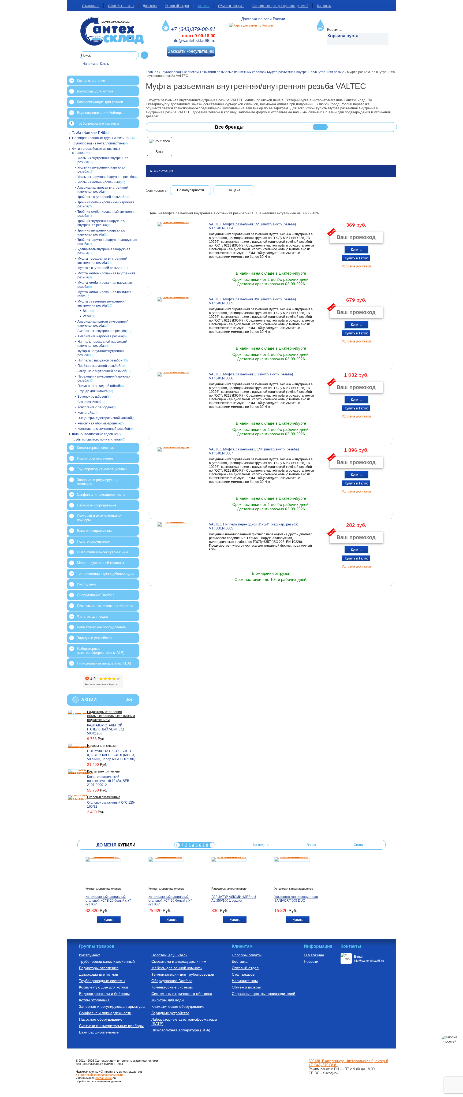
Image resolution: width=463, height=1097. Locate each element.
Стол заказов (243, 974)
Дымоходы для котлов (95, 91)
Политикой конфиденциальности (100, 1074)
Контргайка (86, 413)
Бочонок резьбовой (92, 396)
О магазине (90, 6)
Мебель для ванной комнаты (100, 563)
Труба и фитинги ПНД (88, 133)
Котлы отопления (91, 81)
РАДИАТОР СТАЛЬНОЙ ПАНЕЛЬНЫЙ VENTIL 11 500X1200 (106, 729)
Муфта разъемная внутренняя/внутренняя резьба (101, 303)
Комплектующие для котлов (100, 102)
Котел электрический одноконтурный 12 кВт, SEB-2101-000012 (108, 781)
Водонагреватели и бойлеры (100, 113)
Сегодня (360, 845)
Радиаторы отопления (95, 458)
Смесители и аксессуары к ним (102, 552)
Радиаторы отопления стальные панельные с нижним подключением (111, 716)
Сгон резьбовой (89, 402)
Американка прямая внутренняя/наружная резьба (102, 323)
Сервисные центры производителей (280, 6)
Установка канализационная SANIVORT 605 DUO (296, 898)
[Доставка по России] (251, 25)
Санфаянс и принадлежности (101, 494)
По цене (234, 190)
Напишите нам (245, 981)
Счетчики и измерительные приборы (99, 518)
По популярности (190, 190)
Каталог (203, 6)
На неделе (261, 845)
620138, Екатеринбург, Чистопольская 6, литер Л (348, 1061)
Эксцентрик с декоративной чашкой (104, 418)
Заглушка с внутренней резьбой (101, 371)
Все (128, 699)
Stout (86, 311)
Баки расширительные (95, 531)
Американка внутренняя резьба (101, 331)
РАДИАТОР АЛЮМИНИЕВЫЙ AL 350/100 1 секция (233, 898)
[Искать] (144, 55)
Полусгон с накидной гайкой (98, 386)
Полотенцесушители (93, 541)
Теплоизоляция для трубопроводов (105, 574)
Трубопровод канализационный (102, 469)
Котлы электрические (103, 771)
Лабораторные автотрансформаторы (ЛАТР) (100, 651)
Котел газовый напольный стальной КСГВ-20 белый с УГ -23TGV (108, 900)
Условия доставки (356, 266)
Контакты (324, 6)
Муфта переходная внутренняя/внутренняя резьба (102, 260)
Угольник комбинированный (98, 182)
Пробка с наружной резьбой (98, 366)
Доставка (150, 6)
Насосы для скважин (102, 746)
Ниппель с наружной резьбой (99, 360)
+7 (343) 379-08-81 (323, 1065)
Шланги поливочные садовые (94, 434)
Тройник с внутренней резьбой (100, 197)
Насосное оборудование (96, 505)
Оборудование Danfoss (95, 595)
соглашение (103, 1078)
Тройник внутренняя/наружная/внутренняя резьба (101, 223)
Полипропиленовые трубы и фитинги (100, 138)
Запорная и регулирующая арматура (98, 482)
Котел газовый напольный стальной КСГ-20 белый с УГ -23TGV (170, 900)
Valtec (87, 316)
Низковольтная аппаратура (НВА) (104, 663)
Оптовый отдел (177, 6)
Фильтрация (163, 171)
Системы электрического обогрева (105, 606)
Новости (311, 961)
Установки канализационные (293, 888)
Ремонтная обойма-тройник (98, 423)
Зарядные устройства (94, 638)
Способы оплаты (121, 6)
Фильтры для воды (92, 616)
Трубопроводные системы (98, 123)
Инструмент (86, 584)
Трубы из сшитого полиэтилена (96, 439)
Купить (356, 250)
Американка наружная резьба (100, 336)
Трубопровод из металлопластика (98, 143)
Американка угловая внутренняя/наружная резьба (102, 189)
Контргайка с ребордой (95, 407)
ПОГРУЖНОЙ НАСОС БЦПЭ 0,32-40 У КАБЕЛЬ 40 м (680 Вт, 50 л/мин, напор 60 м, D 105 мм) (111, 755)
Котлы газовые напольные (103, 888)
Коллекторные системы (96, 448)
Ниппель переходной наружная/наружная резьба (102, 344)
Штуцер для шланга (92, 391)
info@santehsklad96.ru (193, 40)
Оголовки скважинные (103, 797)
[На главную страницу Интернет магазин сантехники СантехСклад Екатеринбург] (114, 31)
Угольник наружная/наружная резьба (105, 177)
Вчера (311, 845)
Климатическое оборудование (101, 627)
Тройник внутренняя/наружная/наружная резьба (101, 232)
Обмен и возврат (231, 6)
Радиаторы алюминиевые (229, 888)
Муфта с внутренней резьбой (99, 268)
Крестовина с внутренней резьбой (103, 429)
